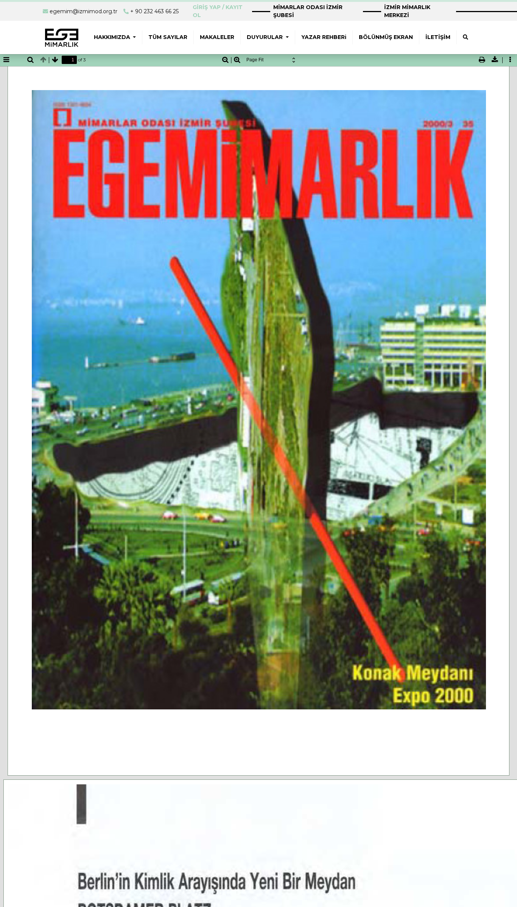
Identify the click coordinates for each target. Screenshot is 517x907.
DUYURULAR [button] (265, 37)
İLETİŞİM (437, 37)
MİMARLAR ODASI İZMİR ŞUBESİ (308, 11)
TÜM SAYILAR (167, 37)
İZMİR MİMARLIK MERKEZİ (407, 11)
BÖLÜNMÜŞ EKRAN (386, 37)
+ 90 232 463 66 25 (154, 11)
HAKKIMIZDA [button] (113, 37)
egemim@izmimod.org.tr (83, 11)
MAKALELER (217, 37)
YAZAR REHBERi (323, 37)
